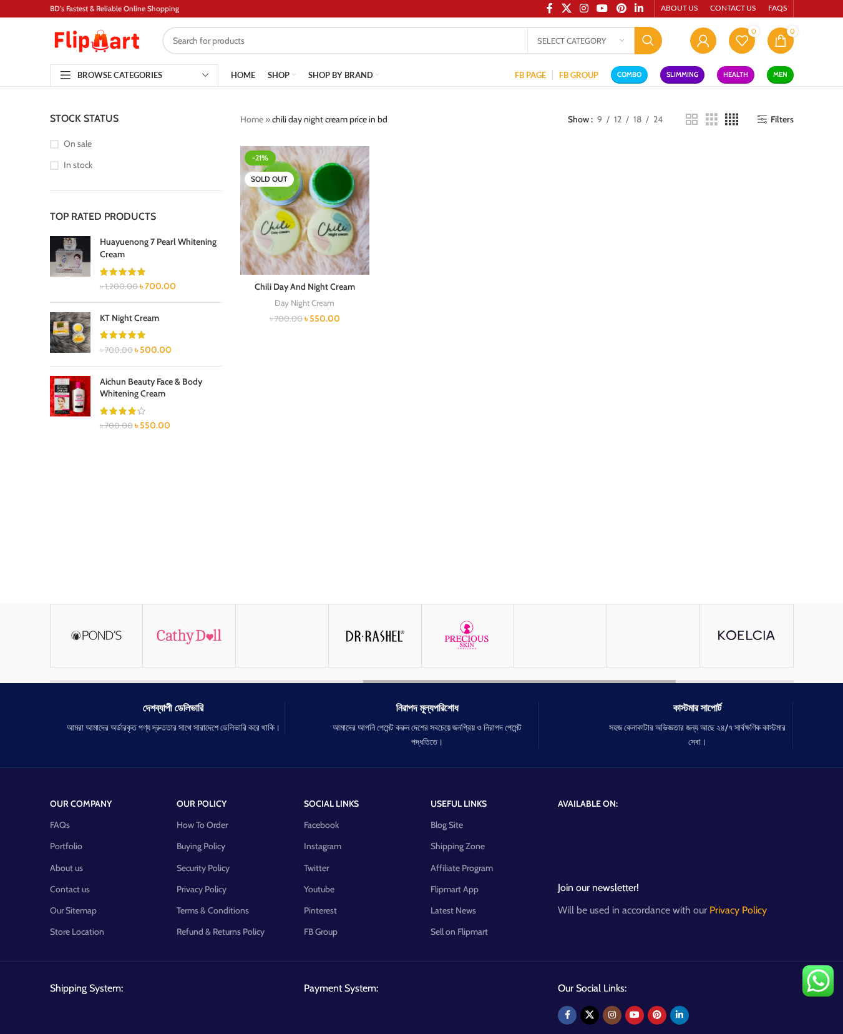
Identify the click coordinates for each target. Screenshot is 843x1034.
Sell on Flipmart (459, 931)
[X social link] (589, 1015)
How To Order (202, 824)
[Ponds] (97, 635)
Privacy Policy (202, 889)
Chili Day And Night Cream (305, 286)
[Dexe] (653, 635)
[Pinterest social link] (657, 1015)
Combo (629, 74)
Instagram (322, 846)
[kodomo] (560, 635)
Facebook (321, 824)
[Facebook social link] (567, 1015)
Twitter (316, 868)
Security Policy (203, 868)
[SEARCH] (648, 40)
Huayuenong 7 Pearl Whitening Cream (158, 248)
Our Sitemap (73, 910)
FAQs (60, 824)
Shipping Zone (458, 846)
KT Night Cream (129, 317)
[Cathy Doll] (189, 635)
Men (780, 74)
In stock (78, 164)
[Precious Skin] (468, 635)
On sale (78, 143)
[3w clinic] (282, 635)
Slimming (682, 74)
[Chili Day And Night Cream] (304, 210)
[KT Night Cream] (70, 334)
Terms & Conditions (213, 910)
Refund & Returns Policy (221, 931)
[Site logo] (97, 39)
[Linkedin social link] (679, 1015)
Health (735, 74)
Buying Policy (201, 846)
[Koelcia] (746, 635)
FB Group (321, 931)
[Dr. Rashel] (375, 635)
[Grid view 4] (731, 119)
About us (66, 868)
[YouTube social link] (634, 1015)
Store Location (77, 931)
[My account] (703, 40)
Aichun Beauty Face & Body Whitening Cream (151, 388)
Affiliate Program (462, 868)
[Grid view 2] (692, 119)
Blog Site (447, 824)
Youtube (319, 889)
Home (251, 119)
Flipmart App (455, 889)
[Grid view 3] (712, 119)
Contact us (70, 889)
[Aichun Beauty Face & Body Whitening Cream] (70, 404)
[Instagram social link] (612, 1015)
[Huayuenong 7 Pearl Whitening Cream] (70, 264)
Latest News (453, 910)
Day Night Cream (304, 303)
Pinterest (320, 910)
